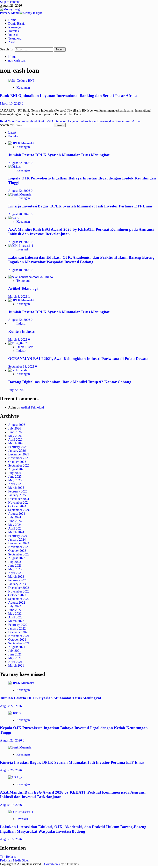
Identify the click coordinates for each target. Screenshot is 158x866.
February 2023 (17, 580)
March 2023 (16, 576)
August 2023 (16, 558)
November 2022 (18, 591)
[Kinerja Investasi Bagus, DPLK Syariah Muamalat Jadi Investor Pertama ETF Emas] (20, 194)
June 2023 (15, 565)
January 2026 (17, 450)
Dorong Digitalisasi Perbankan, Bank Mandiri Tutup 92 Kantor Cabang (69, 382)
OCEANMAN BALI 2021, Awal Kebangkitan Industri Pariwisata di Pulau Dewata (78, 358)
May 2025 (15, 480)
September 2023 (18, 554)
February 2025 (17, 491)
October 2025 (17, 461)
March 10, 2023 (11, 103)
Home (12, 20)
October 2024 (17, 506)
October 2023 (17, 550)
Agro (11, 42)
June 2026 (15, 432)
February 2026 (17, 447)
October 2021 (17, 639)
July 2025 (14, 473)
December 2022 (18, 587)
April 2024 (15, 528)
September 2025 (18, 465)
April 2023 (15, 573)
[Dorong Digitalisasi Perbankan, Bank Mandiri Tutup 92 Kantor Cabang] (18, 370)
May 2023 (15, 569)
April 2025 (15, 484)
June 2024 (15, 521)
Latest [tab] (12, 132)
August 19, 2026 (19, 242)
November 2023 (18, 547)
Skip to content (10, 1)
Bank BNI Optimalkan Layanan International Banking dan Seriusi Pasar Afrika (68, 95)
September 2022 (18, 599)
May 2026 (15, 436)
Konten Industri (21, 331)
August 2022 (16, 602)
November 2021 (18, 636)
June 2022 (15, 610)
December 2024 (18, 499)
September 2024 (18, 510)
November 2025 (18, 458)
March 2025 (16, 487)
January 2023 (17, 584)
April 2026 (15, 439)
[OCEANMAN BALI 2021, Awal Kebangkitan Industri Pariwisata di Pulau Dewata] (17, 343)
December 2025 (18, 454)
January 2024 (17, 539)
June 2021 (15, 654)
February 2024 (17, 536)
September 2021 (18, 643)
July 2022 (14, 606)
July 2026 (14, 428)
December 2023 (18, 543)
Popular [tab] (13, 136)
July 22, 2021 (17, 390)
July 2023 (14, 561)
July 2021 (14, 650)
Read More (70, 121)
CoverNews (52, 864)
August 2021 (16, 647)
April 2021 (15, 661)
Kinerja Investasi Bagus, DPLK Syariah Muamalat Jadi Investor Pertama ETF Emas (80, 206)
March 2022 (16, 621)
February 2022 (17, 624)
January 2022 (17, 628)
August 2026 (16, 424)
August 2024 (16, 513)
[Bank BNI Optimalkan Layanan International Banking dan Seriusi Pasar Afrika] (21, 80)
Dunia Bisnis (16, 23)
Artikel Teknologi (23, 288)
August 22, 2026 (19, 163)
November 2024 (18, 502)
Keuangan (15, 27)
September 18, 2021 (21, 366)
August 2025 (16, 469)
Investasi (14, 31)
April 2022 (15, 617)
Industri (13, 34)
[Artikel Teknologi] (31, 277)
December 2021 (18, 632)
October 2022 (17, 595)
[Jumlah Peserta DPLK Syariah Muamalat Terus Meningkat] (21, 143)
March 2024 (16, 532)
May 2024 (15, 524)
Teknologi (14, 38)
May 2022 (15, 613)
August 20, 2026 (19, 214)
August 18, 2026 (19, 270)
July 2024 (14, 517)
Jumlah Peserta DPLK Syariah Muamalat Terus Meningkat (58, 155)
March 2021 (16, 665)
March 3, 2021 (18, 296)
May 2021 (15, 658)
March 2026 (16, 443)
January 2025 (17, 495)
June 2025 (15, 476)
